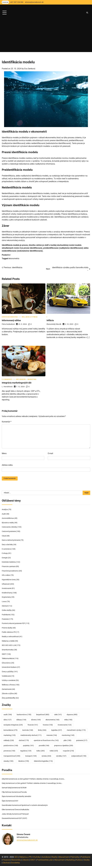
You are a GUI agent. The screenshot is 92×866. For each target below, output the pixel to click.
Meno (4, 453)
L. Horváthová (7, 387)
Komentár (6, 422)
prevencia (9, 751)
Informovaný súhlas (11, 320)
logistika (56, 730)
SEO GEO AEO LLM (9, 645)
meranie (51, 735)
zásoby (8, 761)
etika (68, 720)
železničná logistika (43, 761)
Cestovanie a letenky (9, 527)
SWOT (4, 654)
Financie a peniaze (8, 566)
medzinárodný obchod (31, 735)
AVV (17, 801)
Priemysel (25, 814)
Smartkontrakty (8, 650)
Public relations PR (9, 632)
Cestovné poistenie (9, 531)
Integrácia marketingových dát (16, 382)
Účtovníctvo (6, 663)
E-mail (50, 453)
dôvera (36, 720)
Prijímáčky (74, 857)
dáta (8, 720)
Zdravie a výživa (8, 694)
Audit (4, 514)
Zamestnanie (7, 689)
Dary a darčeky (7, 545)
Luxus (4, 602)
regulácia (25, 751)
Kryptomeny (6, 597)
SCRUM (23, 788)
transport (31, 756)
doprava (72, 715)
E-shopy (5, 553)
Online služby (7, 610)
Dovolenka (15, 863)
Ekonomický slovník (54, 324)
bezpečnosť (42, 715)
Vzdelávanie (6, 676)
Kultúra (79, 860)
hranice (48, 725)
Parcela (24, 792)
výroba (46, 756)
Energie (4, 558)
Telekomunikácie (8, 658)
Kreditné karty (7, 593)
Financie (6, 860)
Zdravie (25, 860)
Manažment (64, 857)
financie (33, 725)
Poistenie (5, 619)
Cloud (4, 536)
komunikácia (10, 730)
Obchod (5, 606)
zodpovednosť (78, 756)
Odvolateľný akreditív (23, 796)
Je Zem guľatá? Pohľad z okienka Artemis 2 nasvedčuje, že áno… (41, 779)
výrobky (61, 756)
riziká (54, 751)
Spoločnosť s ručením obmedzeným (34, 805)
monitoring (68, 735)
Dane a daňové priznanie (11, 540)
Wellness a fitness (29, 317)
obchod (24, 740)
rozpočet (68, 751)
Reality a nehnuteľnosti (10, 637)
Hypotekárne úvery (9, 580)
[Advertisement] (46, 35)
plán (67, 740)
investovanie (65, 725)
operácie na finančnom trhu (46, 740)
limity (42, 730)
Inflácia (50, 320)
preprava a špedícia (63, 746)
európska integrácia (13, 725)
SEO (16, 857)
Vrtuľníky (36, 857)
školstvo (23, 761)
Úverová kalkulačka (22, 810)
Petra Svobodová (8, 324)
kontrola (27, 730)
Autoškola (46, 857)
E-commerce (7, 379)
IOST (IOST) (22, 818)
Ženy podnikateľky (8, 698)
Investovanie (6, 588)
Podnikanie (6, 615)
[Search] (87, 12)
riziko (40, 751)
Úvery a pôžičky (7, 672)
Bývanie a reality (8, 523)
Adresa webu (7, 465)
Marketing (32, 379)
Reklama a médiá (8, 641)
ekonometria (14, 258)
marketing (10, 735)
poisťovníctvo (11, 746)
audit (8, 715)
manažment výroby (76, 730)
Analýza (5, 509)
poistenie (81, 740)
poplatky (28, 746)
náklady (9, 740)
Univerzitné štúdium (9, 667)
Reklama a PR (25, 857)
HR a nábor (6, 575)
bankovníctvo (24, 715)
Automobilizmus (8, 518)
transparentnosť (12, 756)
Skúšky (87, 860)
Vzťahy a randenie (8, 680)
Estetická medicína (10, 317)
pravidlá (44, 746)
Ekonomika (16, 860)
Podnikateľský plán (45, 860)
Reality (54, 857)
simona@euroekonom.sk (27, 840)
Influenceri (21, 379)
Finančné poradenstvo (10, 571)
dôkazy (21, 720)
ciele (58, 715)
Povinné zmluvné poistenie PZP (13, 623)
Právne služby (7, 628)
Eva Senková (29, 68)
